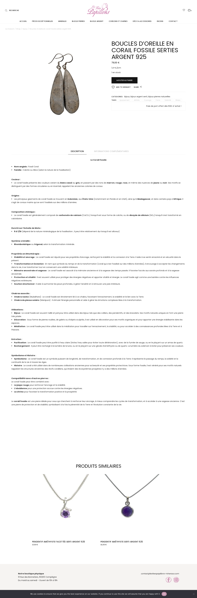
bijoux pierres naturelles (159, 96)
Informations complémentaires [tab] (111, 151)
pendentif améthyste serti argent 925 (122, 541)
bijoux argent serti (139, 96)
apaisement (124, 100)
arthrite (137, 100)
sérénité (168, 100)
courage (147, 100)
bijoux (127, 96)
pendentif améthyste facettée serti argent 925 (58, 541)
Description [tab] (77, 151)
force (158, 100)
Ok (164, 594)
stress (177, 100)
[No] (193, 594)
